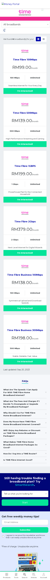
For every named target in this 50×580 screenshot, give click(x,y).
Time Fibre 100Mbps (25, 59)
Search (24, 577)
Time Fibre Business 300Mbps (25, 330)
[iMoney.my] (10, 4)
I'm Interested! (25, 91)
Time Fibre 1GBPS (25, 166)
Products (6, 577)
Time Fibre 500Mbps (25, 113)
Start (25, 502)
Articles (34, 577)
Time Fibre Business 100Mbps (25, 275)
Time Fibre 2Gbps (25, 221)
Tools (16, 577)
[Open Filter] (4, 30)
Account (43, 577)
